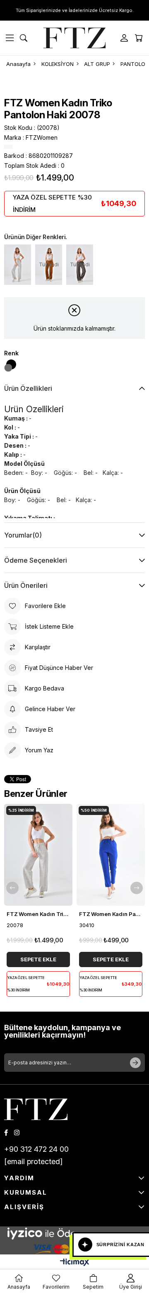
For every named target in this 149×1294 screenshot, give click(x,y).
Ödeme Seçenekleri (35, 560)
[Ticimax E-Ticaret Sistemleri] (74, 1263)
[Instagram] (16, 1133)
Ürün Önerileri (26, 585)
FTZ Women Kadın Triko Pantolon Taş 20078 (38, 914)
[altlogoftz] (35, 1109)
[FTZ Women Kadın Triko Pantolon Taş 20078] (17, 264)
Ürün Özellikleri (28, 388)
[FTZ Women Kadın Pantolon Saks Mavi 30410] (111, 855)
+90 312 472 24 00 (36, 1149)
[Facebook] (6, 1133)
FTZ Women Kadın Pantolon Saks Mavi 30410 (110, 914)
